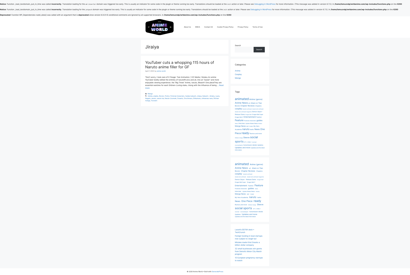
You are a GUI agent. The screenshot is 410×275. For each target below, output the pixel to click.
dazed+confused (247, 109)
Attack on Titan (256, 103)
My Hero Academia (241, 197)
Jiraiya (199, 96)
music (251, 126)
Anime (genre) (256, 99)
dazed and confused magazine (243, 111)
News (257, 129)
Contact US (208, 27)
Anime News (241, 102)
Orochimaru (188, 98)
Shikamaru (197, 98)
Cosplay (238, 74)
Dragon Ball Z (239, 117)
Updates (260, 145)
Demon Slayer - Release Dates (245, 179)
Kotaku (212, 96)
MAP (247, 126)
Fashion (259, 117)
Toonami (154, 100)
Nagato (148, 98)
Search (238, 45)
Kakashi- (205, 96)
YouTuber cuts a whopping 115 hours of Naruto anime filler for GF (179, 64)
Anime (237, 71)
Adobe (150, 96)
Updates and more (242, 148)
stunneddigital (239, 145)
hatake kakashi (190, 96)
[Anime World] (159, 27)
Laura (217, 96)
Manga (150, 94)
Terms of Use (258, 27)
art (249, 103)
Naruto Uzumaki (170, 98)
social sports (243, 208)
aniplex (155, 96)
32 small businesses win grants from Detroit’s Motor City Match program (248, 251)
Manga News (240, 126)
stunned (254, 142)
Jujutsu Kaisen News (251, 123)
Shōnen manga (239, 138)
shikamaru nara (207, 98)
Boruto (161, 96)
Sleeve (246, 137)
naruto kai (160, 98)
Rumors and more (256, 133)
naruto (153, 98)
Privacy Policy (243, 27)
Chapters (258, 106)
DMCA (197, 27)
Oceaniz (180, 98)
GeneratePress (217, 272)
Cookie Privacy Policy (225, 27)
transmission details (250, 145)
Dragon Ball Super (257, 114)
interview (241, 123)
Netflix (252, 129)
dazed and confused (257, 109)
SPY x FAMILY (248, 142)
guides (259, 120)
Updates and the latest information (245, 216)
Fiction (167, 96)
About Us (187, 27)
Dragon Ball (248, 114)
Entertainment (250, 117)
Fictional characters (177, 96)
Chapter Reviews (247, 106)
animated (242, 99)
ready (245, 133)
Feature (239, 120)
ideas (236, 123)
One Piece (247, 201)
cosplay (238, 108)
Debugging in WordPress (264, 4)
